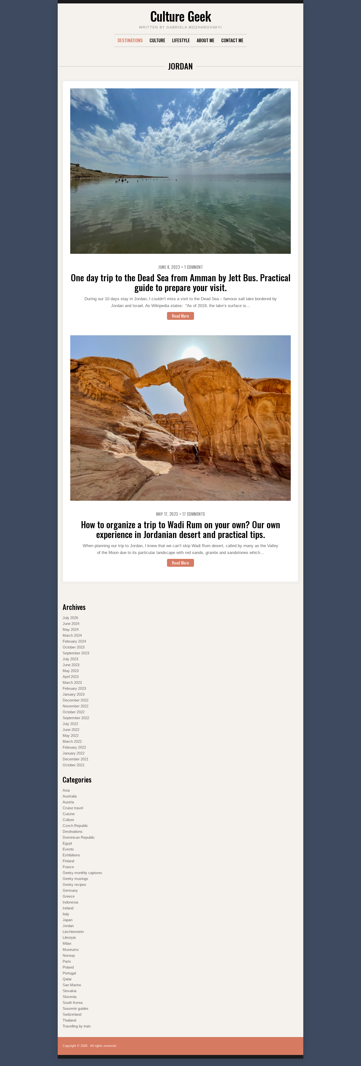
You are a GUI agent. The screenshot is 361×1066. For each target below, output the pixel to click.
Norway (69, 955)
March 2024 (72, 635)
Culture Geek (180, 15)
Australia (70, 796)
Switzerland (72, 1014)
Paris (67, 961)
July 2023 (70, 659)
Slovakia (69, 991)
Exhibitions (71, 855)
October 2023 (73, 647)
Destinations (130, 40)
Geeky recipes (74, 884)
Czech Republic (75, 825)
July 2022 (70, 724)
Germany (70, 890)
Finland (68, 861)
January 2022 (73, 753)
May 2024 (71, 629)
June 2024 (71, 623)
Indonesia (70, 902)
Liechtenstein (73, 932)
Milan (67, 943)
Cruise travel (73, 808)
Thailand (69, 1020)
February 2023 (74, 688)
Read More (180, 316)
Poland (68, 967)
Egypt (67, 843)
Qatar (67, 979)
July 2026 (70, 618)
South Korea (73, 1002)
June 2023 (71, 665)
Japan (67, 920)
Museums (71, 949)
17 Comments (193, 514)
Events (68, 849)
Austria (68, 802)
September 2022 (76, 718)
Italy (66, 914)
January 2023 (73, 694)
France (68, 867)
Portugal (69, 973)
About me (205, 40)
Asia (66, 790)
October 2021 (73, 765)
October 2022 (73, 712)
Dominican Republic (79, 837)
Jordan (68, 926)
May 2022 (71, 735)
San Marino (72, 985)
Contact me (232, 40)
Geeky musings (75, 879)
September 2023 (76, 653)
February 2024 (74, 641)
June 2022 (71, 730)
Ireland (68, 908)
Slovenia (69, 997)
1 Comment (193, 267)
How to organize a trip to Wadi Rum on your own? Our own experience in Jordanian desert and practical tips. (180, 529)
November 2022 (75, 706)
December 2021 (75, 759)
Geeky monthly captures (82, 873)
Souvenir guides (75, 1008)
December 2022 (75, 700)
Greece (69, 896)
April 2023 (71, 677)
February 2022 (74, 747)
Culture (157, 40)
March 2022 (72, 741)
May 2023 (71, 671)
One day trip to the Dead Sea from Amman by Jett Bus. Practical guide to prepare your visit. (181, 282)
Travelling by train (77, 1026)
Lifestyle (181, 40)
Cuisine (69, 814)
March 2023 (72, 682)
